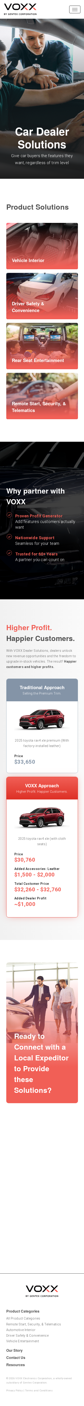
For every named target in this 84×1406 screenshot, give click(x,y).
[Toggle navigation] (74, 9)
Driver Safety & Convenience (27, 1335)
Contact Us (15, 1357)
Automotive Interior (21, 1330)
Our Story (14, 1350)
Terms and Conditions (39, 1390)
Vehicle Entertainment (22, 1341)
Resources (15, 1364)
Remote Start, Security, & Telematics (33, 1324)
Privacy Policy (14, 1390)
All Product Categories (23, 1318)
